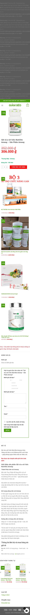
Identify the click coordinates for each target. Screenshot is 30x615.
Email (6, 414)
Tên (5, 406)
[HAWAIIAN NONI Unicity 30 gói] (15, 275)
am (16, 554)
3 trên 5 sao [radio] (8, 383)
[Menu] (2, 105)
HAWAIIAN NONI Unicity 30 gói (9, 293)
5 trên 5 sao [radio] (8, 388)
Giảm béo (15, 105)
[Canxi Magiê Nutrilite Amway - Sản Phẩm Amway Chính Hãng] (7, 570)
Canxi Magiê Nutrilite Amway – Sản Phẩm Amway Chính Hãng (6, 579)
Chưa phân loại (5, 603)
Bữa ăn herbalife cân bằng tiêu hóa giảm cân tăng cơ (14, 252)
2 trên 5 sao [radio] (15, 380)
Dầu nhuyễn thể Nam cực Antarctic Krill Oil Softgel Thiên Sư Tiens (14, 336)
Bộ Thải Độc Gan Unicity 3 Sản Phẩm (10, 209)
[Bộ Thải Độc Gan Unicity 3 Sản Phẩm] (15, 191)
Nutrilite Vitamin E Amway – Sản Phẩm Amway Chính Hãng (21, 579)
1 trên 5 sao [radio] (6, 380)
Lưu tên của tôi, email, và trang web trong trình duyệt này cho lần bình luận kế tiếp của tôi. (14, 424)
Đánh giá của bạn (9, 377)
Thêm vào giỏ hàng (18, 167)
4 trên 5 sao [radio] (8, 385)
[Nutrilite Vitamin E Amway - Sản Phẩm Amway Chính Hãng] (22, 570)
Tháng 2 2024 (5, 595)
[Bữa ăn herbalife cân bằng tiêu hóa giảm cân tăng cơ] (15, 233)
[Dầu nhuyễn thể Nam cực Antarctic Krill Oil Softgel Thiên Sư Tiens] (15, 317)
